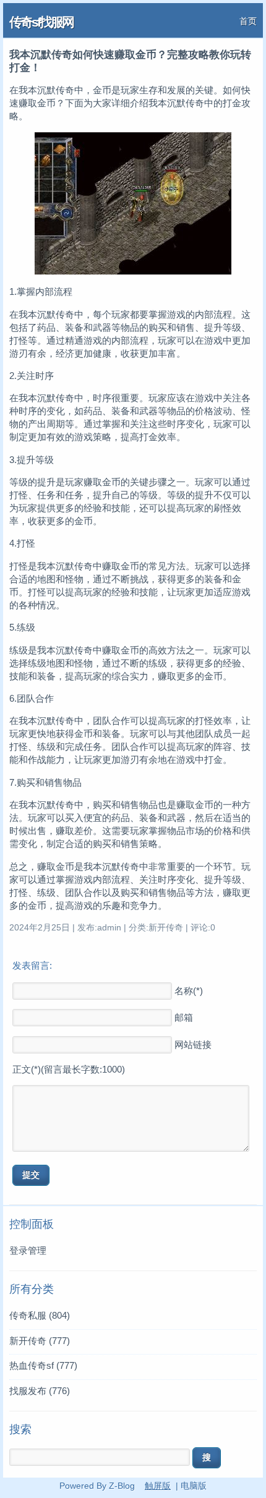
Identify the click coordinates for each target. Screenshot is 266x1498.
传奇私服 (39, 1315)
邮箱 (183, 1017)
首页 (248, 21)
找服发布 (39, 1390)
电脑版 (194, 1486)
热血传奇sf (43, 1365)
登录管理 (27, 1250)
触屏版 (158, 1486)
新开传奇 (39, 1340)
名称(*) (188, 990)
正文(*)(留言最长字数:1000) (68, 1069)
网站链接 (193, 1044)
